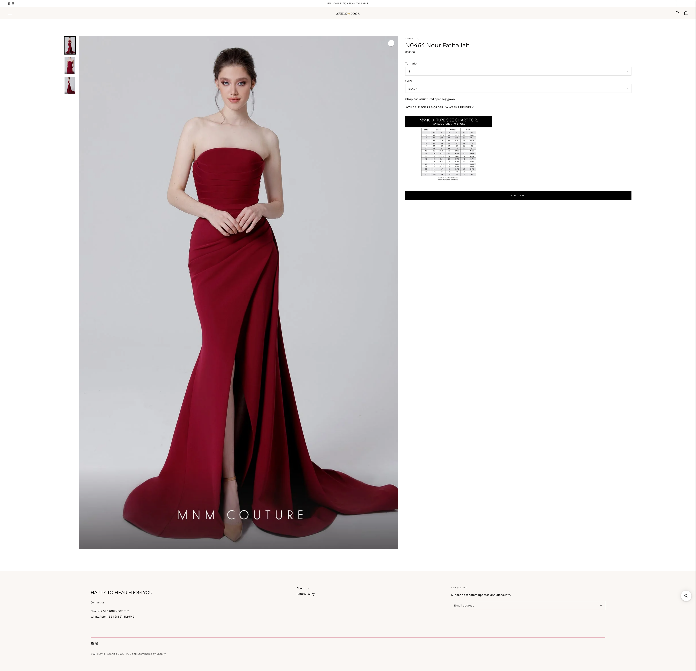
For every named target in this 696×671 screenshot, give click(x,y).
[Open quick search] (677, 13)
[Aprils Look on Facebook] (9, 3)
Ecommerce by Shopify (151, 653)
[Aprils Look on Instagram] (13, 3)
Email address (463, 601)
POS (128, 653)
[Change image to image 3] (70, 85)
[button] (686, 596)
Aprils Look (413, 38)
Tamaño (411, 63)
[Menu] (9, 13)
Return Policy (306, 594)
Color (408, 81)
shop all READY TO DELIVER (348, 3)
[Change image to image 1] (70, 45)
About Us (303, 588)
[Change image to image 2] (70, 65)
